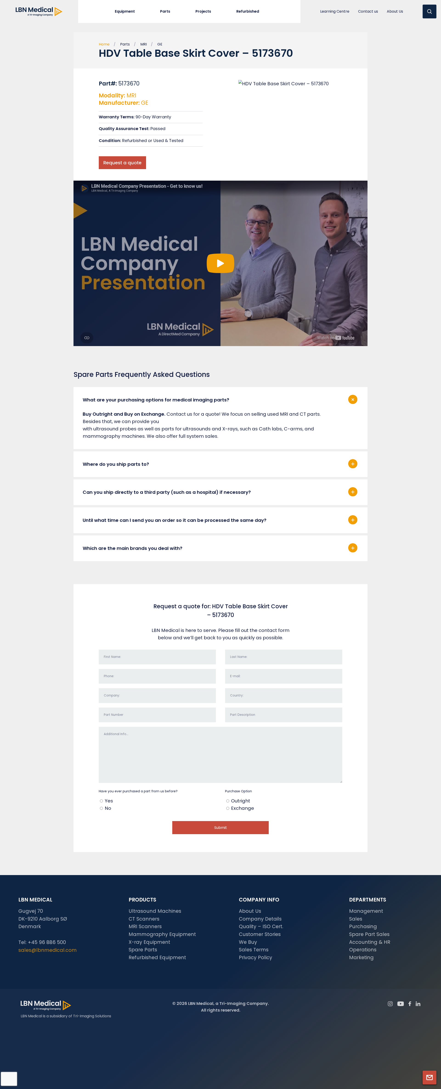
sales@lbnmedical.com (47, 950)
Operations (362, 949)
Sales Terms (254, 949)
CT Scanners (144, 919)
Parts (125, 44)
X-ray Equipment (149, 942)
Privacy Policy (255, 957)
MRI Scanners (145, 926)
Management (366, 911)
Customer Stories (260, 934)
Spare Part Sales (369, 934)
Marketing (361, 957)
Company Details (260, 919)
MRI (143, 44)
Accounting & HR (369, 942)
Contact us (368, 11)
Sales (355, 919)
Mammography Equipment (162, 934)
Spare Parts (143, 949)
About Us (395, 11)
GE (159, 44)
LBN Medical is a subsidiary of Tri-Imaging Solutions (66, 1016)
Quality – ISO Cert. (261, 926)
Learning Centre (334, 11)
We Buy (248, 942)
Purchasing (363, 926)
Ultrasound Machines (155, 911)
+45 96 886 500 (47, 942)
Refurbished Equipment (157, 957)
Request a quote (122, 162)
